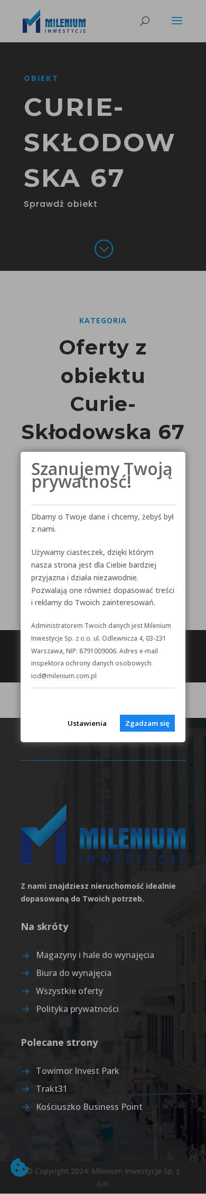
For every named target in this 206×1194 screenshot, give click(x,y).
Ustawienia (87, 723)
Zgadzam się (147, 723)
